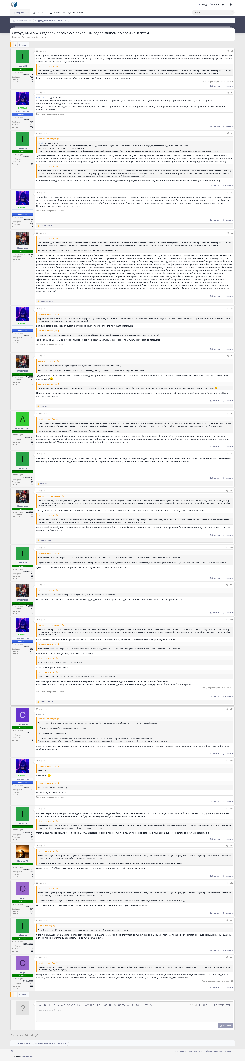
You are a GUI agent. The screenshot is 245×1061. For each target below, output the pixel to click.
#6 (232, 308)
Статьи (39, 12)
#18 (231, 883)
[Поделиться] (228, 51)
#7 (232, 356)
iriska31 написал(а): (46, 66)
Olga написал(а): (45, 925)
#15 (231, 760)
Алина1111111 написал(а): (49, 496)
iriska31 (17, 37)
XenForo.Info (28, 1056)
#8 (232, 413)
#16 (231, 808)
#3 (232, 133)
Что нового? (78, 12)
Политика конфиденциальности (208, 1051)
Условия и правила (183, 1051)
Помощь (229, 1051)
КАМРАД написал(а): (47, 138)
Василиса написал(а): (47, 314)
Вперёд (22, 45)
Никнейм (229, 86)
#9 (232, 453)
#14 (231, 709)
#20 (231, 957)
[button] (230, 4)
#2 (232, 93)
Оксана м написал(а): (47, 766)
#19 (231, 920)
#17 (231, 845)
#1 (232, 51)
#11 (231, 547)
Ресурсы (57, 12)
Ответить (216, 86)
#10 (231, 490)
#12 (231, 585)
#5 (232, 233)
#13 (231, 619)
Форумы (21, 12)
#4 (232, 192)
